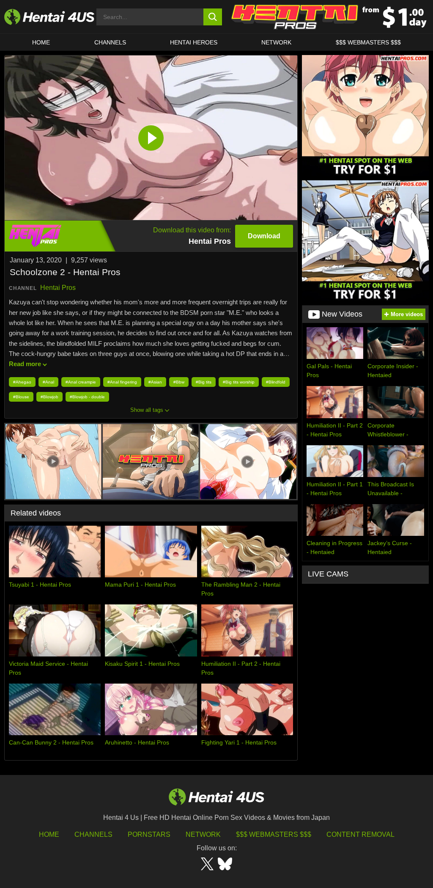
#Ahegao (22, 382)
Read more (25, 363)
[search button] (212, 16)
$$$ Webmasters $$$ (273, 834)
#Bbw (178, 382)
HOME (41, 42)
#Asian (155, 382)
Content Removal (360, 834)
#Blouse (21, 396)
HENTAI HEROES (193, 42)
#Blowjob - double (87, 396)
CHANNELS (110, 42)
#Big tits (203, 382)
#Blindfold (275, 382)
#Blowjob (49, 396)
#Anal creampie (81, 382)
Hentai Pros (58, 287)
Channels (93, 834)
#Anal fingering (122, 382)
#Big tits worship (239, 382)
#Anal (48, 382)
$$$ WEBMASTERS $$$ (368, 42)
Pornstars (149, 834)
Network (276, 42)
